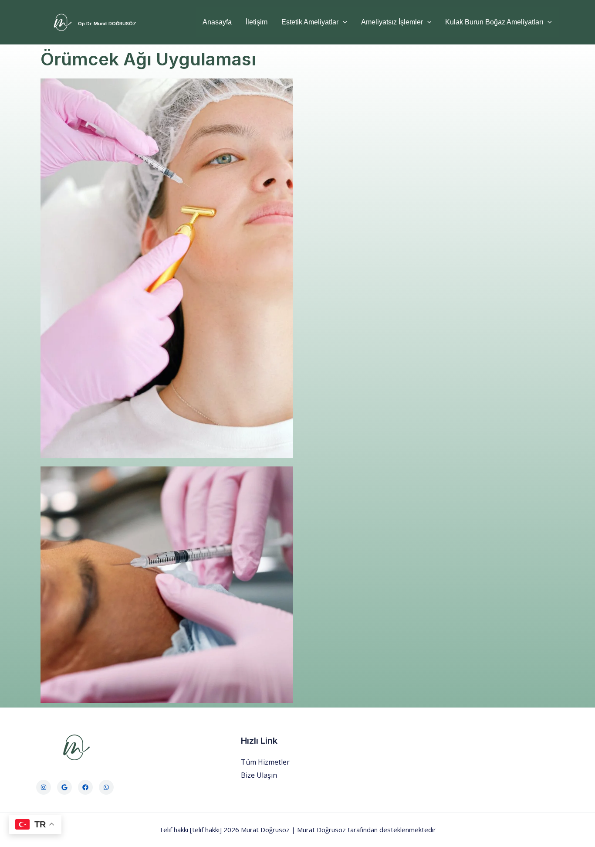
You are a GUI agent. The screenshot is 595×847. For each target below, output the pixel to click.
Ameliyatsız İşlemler (392, 22)
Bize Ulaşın (259, 775)
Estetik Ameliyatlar (309, 22)
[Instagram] (43, 787)
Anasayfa (217, 22)
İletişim (256, 22)
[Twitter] (64, 787)
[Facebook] (85, 787)
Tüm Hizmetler (265, 762)
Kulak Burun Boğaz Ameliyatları (494, 22)
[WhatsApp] (106, 787)
